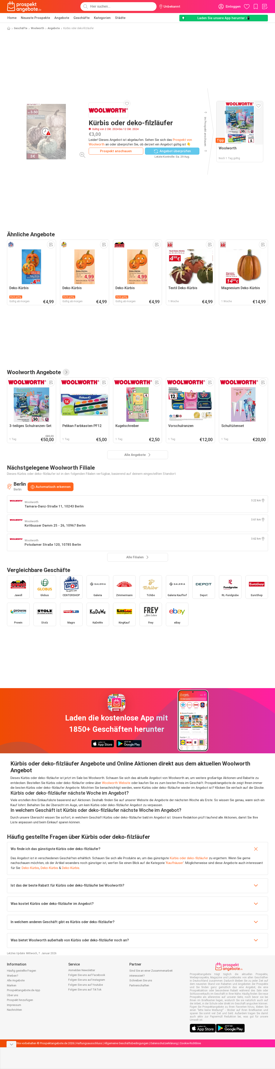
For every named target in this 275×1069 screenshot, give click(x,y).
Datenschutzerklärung (164, 1043)
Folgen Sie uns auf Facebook (86, 975)
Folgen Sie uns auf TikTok (85, 989)
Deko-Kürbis (30, 868)
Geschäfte (81, 18)
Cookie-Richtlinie (190, 1043)
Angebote (61, 18)
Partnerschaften (139, 985)
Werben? (12, 975)
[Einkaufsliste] (264, 6)
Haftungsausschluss (89, 1043)
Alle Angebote (16, 980)
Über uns (12, 995)
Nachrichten (14, 1009)
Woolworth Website (116, 783)
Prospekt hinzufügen (20, 1000)
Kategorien (102, 18)
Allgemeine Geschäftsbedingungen (126, 1043)
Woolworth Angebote (34, 372)
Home (12, 18)
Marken (11, 985)
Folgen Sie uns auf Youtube (85, 984)
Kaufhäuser (174, 863)
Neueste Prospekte (35, 18)
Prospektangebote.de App (23, 990)
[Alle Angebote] (66, 372)
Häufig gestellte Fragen (21, 970)
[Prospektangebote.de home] (24, 6)
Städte (120, 18)
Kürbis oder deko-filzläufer (189, 858)
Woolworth (37, 28)
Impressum (14, 1005)
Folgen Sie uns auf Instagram (86, 979)
